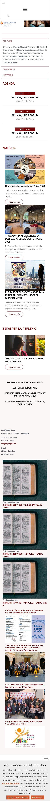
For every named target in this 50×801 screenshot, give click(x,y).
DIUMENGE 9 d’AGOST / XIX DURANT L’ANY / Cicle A (25, 604)
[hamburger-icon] (46, 758)
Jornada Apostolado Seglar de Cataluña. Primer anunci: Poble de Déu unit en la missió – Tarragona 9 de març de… (24, 647)
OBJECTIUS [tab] (9, 69)
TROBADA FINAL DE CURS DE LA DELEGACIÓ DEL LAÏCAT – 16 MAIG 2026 (23, 238)
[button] (3, 3)
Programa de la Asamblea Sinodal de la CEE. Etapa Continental (23, 722)
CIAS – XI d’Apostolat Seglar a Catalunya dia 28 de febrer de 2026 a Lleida (24, 611)
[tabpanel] (25, 55)
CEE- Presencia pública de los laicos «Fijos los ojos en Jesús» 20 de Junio (24, 685)
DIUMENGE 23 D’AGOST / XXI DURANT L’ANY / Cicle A (23, 506)
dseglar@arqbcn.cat (8, 444)
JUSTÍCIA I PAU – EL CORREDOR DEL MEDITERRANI (24, 360)
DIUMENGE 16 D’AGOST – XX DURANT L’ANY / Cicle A (23, 555)
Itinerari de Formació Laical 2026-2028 (25, 186)
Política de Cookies (11, 783)
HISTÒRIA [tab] (8, 75)
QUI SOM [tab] (7, 41)
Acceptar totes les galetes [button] (18, 797)
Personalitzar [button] (37, 797)
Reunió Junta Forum (25, 97)
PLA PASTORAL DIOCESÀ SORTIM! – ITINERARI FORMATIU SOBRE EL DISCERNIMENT (24, 295)
